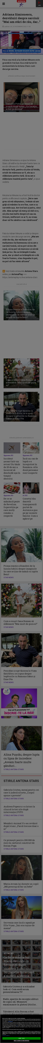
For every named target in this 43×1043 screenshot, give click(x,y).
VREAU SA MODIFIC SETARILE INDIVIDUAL (21, 1040)
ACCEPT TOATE (21, 1038)
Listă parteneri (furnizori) (5, 1035)
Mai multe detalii (10, 1021)
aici (16, 1025)
